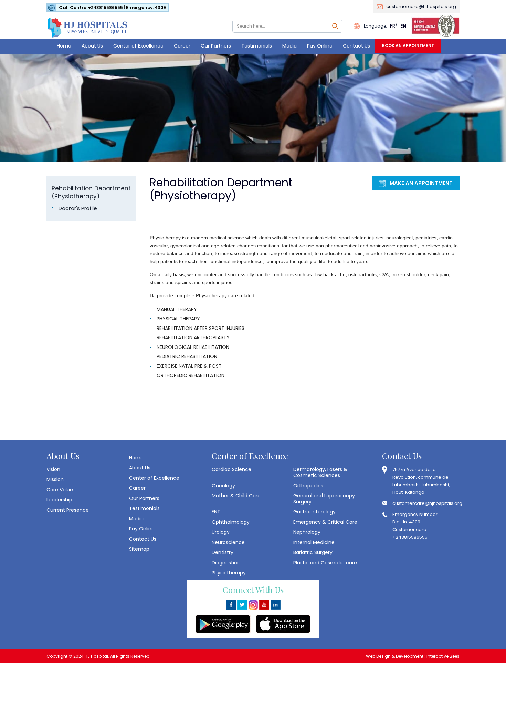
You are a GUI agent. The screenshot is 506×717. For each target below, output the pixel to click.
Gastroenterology (314, 511)
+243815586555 (105, 7)
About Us (92, 45)
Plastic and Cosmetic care (325, 562)
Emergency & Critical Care (325, 522)
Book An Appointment (408, 46)
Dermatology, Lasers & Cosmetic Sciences (320, 472)
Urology (221, 532)
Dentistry (222, 552)
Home (64, 45)
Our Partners (216, 45)
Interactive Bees (443, 656)
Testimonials (256, 45)
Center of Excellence (138, 45)
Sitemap (139, 548)
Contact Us (356, 45)
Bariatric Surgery (313, 552)
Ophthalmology (231, 522)
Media (289, 45)
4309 (160, 7)
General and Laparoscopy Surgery (324, 498)
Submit (335, 26)
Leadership (59, 499)
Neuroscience (228, 542)
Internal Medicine (314, 542)
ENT (216, 511)
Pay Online (320, 45)
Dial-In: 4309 (406, 522)
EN (403, 25)
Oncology (223, 485)
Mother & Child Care (236, 495)
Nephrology (306, 532)
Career (182, 45)
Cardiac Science (231, 469)
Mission (55, 479)
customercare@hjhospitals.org (421, 6)
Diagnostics (226, 562)
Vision (53, 469)
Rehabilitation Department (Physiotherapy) (91, 192)
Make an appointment (421, 183)
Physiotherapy (229, 572)
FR (392, 25)
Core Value (59, 489)
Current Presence (67, 510)
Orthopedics (308, 485)
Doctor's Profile (78, 208)
